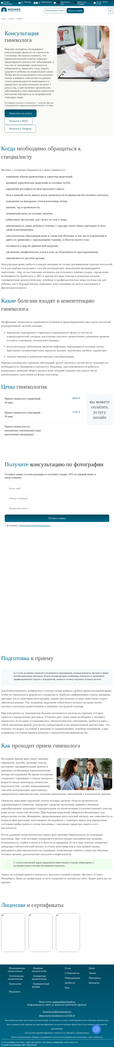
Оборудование (72, 977)
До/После (70, 982)
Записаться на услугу (20, 113)
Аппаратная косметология (39, 977)
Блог (67, 987)
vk (103, 1038)
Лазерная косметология (39, 969)
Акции (92, 973)
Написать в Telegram (20, 128)
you (107, 1038)
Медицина (14, 991)
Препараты (95, 977)
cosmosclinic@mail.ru (63, 1001)
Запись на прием (75, 10)
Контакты (94, 982)
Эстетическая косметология (15, 977)
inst (112, 1038)
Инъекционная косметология (16, 969)
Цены (92, 968)
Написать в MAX (18, 121)
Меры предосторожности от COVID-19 (57, 1015)
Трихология (15, 983)
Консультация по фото (55, 10)
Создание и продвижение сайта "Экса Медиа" (19, 1045)
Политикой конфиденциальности (35, 525)
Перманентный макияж (40, 985)
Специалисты (72, 973)
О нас (68, 968)
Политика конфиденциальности (57, 1012)
